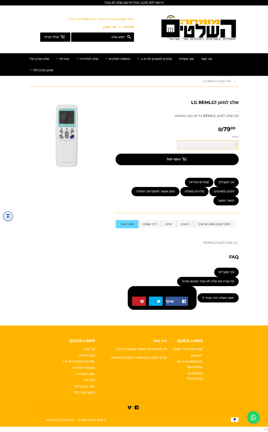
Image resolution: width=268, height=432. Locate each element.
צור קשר (206, 59)
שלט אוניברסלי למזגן (188, 349)
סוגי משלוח (186, 59)
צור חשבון (109, 27)
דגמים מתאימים (224, 191)
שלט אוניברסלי (39, 59)
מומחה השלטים (122, 358)
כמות (235, 137)
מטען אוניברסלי (42, 70)
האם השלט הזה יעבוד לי (218, 298)
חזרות (168, 224)
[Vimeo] (129, 408)
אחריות (64, 59)
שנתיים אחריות (199, 182)
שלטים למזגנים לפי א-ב (156, 59)
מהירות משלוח (194, 191)
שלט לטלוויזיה (88, 59)
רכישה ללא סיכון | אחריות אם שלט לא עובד (134, 3)
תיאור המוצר (226, 200)
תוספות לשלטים (119, 59)
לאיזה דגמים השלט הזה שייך (214, 224)
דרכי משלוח (150, 224)
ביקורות (185, 224)
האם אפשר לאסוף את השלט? (155, 191)
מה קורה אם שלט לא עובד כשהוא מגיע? (208, 281)
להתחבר (128, 27)
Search (197, 355)
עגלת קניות (52, 37)
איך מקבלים (226, 182)
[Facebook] (136, 408)
